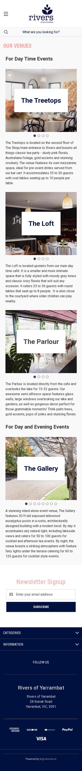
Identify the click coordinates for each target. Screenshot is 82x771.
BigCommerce (48, 759)
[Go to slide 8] (55, 504)
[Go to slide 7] (51, 504)
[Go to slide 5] (43, 504)
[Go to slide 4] (47, 135)
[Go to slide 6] (47, 504)
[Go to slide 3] (43, 135)
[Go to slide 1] (34, 135)
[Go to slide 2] (39, 135)
